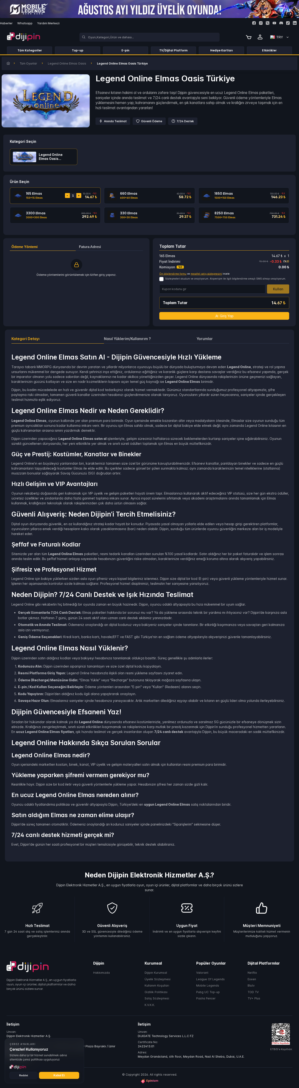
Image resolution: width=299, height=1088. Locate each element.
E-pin (125, 50)
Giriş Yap (227, 316)
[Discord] (281, 23)
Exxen (252, 979)
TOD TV (253, 992)
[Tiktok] (288, 23)
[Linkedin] (294, 23)
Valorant (202, 972)
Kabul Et (59, 1075)
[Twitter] (267, 23)
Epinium (152, 1080)
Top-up (77, 50)
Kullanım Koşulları (157, 985)
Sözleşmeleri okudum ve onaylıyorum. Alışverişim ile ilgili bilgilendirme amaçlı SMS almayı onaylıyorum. (225, 278)
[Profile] (260, 37)
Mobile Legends (207, 985)
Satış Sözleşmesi (157, 998)
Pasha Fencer (206, 998)
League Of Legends (210, 979)
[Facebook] (254, 23)
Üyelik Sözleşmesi (158, 979)
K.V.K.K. (150, 1004)
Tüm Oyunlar (28, 63)
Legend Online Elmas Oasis (67, 63)
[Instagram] (261, 23)
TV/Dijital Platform (173, 50)
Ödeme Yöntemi (24, 247)
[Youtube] (274, 23)
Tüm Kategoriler (30, 50)
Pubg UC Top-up (208, 992)
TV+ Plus (254, 998)
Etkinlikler (269, 50)
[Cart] (249, 37)
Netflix (252, 972)
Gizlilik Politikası (156, 992)
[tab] (57, 338)
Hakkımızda (101, 972)
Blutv (251, 985)
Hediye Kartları (221, 50)
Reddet (23, 1075)
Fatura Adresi (90, 247)
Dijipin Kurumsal (156, 972)
